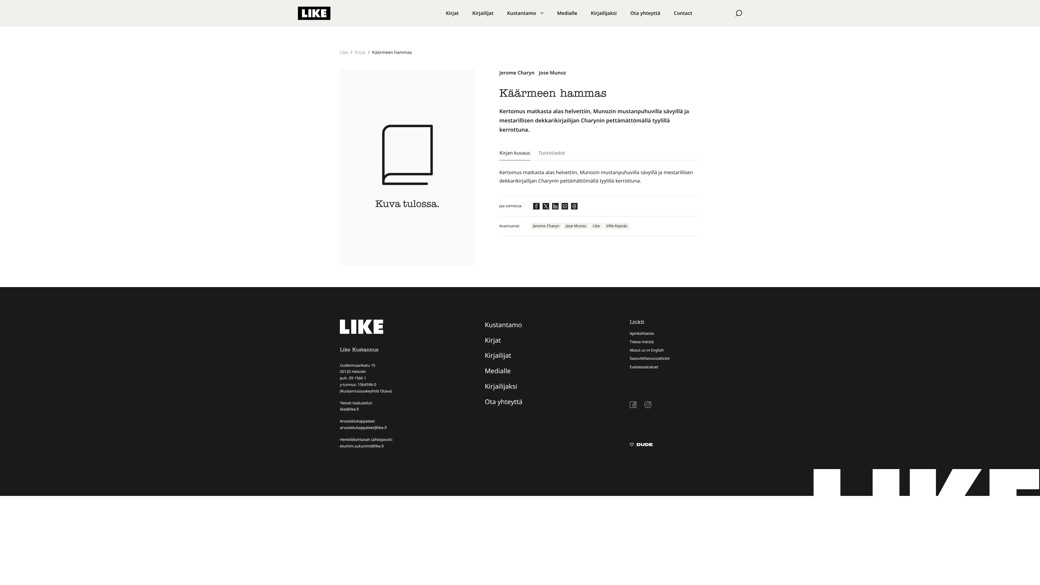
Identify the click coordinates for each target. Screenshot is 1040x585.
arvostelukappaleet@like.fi (363, 427)
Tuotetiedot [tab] (551, 153)
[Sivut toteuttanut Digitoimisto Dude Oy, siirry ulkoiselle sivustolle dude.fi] (641, 445)
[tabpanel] (599, 176)
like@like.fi (349, 409)
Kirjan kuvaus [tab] (514, 153)
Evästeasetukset (644, 367)
